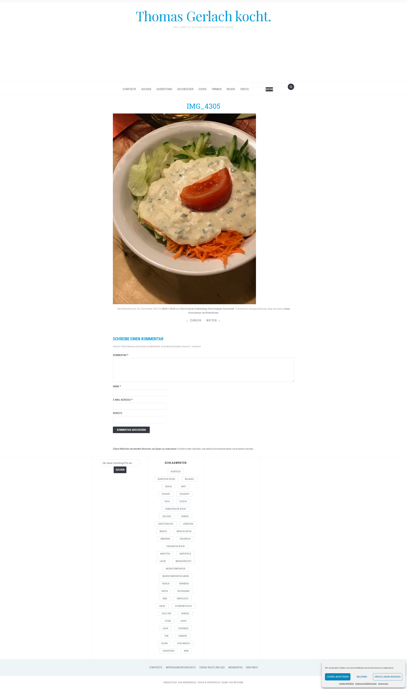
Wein (186, 651)
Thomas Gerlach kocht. (203, 16)
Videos (244, 89)
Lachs (163, 561)
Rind (165, 598)
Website (117, 413)
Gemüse (185, 516)
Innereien (165, 539)
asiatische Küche (166, 479)
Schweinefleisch (183, 606)
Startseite (129, 89)
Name (117, 386)
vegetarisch (183, 643)
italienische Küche (175, 546)
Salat (162, 606)
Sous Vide (166, 613)
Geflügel (166, 516)
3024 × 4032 (169, 308)
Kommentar (120, 355)
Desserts (184, 494)
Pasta (165, 591)
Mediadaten (235, 667)
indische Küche (184, 531)
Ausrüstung (164, 89)
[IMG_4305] (184, 208)
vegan (164, 643)
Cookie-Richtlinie (346, 683)
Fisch (167, 501)
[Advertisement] (203, 57)
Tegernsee (183, 628)
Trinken (216, 89)
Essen (202, 89)
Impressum (383, 683)
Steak (168, 621)
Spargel (185, 613)
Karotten (165, 553)
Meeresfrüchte (183, 561)
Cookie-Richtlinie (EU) (212, 667)
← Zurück (193, 320)
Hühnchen (188, 524)
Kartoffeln (185, 553)
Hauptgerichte (165, 524)
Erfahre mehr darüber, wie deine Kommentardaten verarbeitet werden (215, 448)
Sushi (165, 628)
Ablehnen (362, 676)
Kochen (146, 89)
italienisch (185, 539)
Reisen (231, 89)
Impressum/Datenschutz (366, 683)
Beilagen (189, 479)
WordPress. (190, 682)
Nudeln (165, 583)
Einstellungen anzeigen (387, 676)
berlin (168, 486)
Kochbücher (185, 89)
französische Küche (175, 509)
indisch (163, 531)
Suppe (183, 621)
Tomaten (182, 636)
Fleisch (183, 501)
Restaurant (183, 591)
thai (166, 636)
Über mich (252, 667)
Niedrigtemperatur (175, 568)
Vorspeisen (168, 651)
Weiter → (213, 320)
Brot (183, 486)
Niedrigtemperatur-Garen (175, 576)
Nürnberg (184, 583)
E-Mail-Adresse (123, 399)
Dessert (166, 494)
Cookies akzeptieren (338, 676)
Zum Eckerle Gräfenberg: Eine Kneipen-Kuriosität (207, 308)
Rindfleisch (182, 598)
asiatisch (176, 471)
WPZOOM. (239, 682)
